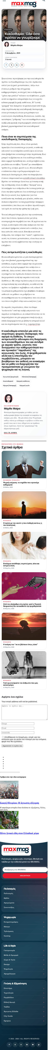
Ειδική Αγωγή (9, 1002)
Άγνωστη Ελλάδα (11, 1011)
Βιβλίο (6, 898)
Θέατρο (7, 927)
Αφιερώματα (9, 903)
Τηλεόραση (8, 931)
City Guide (8, 1016)
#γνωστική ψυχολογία (10, 377)
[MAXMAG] (24, 4)
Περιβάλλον (9, 997)
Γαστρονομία (9, 950)
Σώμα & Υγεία (9, 960)
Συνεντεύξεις (9, 907)
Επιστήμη (8, 988)
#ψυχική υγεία (24, 385)
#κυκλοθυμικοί (8, 381)
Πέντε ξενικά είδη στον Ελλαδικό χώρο (19, 833)
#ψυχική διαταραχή (9, 385)
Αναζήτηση (25, 876)
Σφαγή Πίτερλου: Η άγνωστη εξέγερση (19, 803)
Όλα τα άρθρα (10, 433)
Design (7, 964)
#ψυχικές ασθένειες (23, 381)
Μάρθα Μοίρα (12, 408)
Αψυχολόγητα (9, 974)
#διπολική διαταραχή (29, 377)
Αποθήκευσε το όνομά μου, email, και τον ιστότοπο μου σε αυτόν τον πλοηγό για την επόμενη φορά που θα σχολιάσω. (24, 739)
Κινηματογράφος (11, 922)
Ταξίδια (7, 1007)
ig (27, 1045)
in (16, 65)
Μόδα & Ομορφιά (11, 955)
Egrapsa (7, 1021)
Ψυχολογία (8, 29)
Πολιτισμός (8, 893)
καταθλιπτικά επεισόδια (34, 178)
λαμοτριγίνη (33, 324)
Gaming (7, 936)
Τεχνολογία (8, 993)
